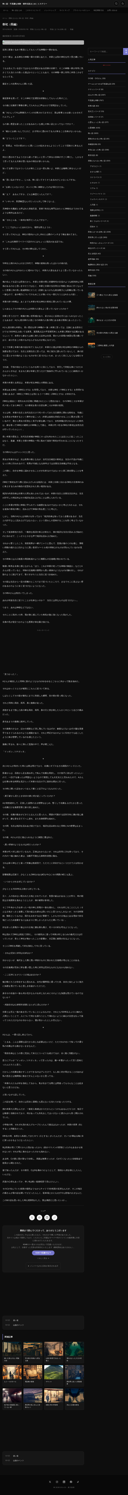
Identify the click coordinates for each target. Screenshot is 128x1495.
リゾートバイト (96, 194)
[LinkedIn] (64, 1482)
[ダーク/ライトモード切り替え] (123, 3)
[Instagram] (57, 1482)
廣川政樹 (71, 1487)
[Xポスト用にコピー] (54, 1217)
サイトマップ (65, 10)
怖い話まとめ (17, 10)
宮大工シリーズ (94, 111)
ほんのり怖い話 (94, 95)
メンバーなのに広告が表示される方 (44, 1266)
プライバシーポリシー (81, 10)
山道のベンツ (18, 1325)
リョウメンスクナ (97, 199)
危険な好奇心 (95, 210)
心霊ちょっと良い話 (96, 122)
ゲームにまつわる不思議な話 (99, 84)
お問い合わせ (112, 10)
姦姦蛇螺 (93, 216)
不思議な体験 (93, 100)
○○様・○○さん (95, 78)
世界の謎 (91, 106)
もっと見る (107, 357)
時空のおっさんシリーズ (100, 243)
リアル (92, 188)
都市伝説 (91, 270)
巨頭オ (92, 227)
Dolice (63, 1487)
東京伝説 (91, 155)
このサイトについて (33, 10)
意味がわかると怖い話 (97, 139)
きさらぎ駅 (94, 172)
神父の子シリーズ (95, 248)
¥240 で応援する (43, 1253)
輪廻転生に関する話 (96, 265)
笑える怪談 (92, 254)
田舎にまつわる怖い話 (58, 29)
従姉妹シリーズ (94, 117)
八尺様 (92, 205)
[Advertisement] (43, 649)
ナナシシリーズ (94, 89)
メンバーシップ (50, 10)
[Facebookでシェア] (39, 1217)
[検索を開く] (116, 3)
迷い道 (15, 1320)
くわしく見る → (43, 1258)
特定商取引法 (99, 10)
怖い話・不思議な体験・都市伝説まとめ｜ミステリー (24, 4)
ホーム (5, 10)
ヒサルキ (93, 183)
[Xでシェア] (32, 1217)
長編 (71, 29)
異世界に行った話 (95, 237)
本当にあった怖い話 (96, 150)
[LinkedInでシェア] (47, 1217)
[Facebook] (71, 1482)
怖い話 (90, 133)
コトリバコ (94, 177)
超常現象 (91, 259)
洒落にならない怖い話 (38, 29)
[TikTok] (78, 1482)
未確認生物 (92, 144)
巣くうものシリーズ (98, 221)
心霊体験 (91, 128)
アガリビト (94, 166)
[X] (50, 1482)
